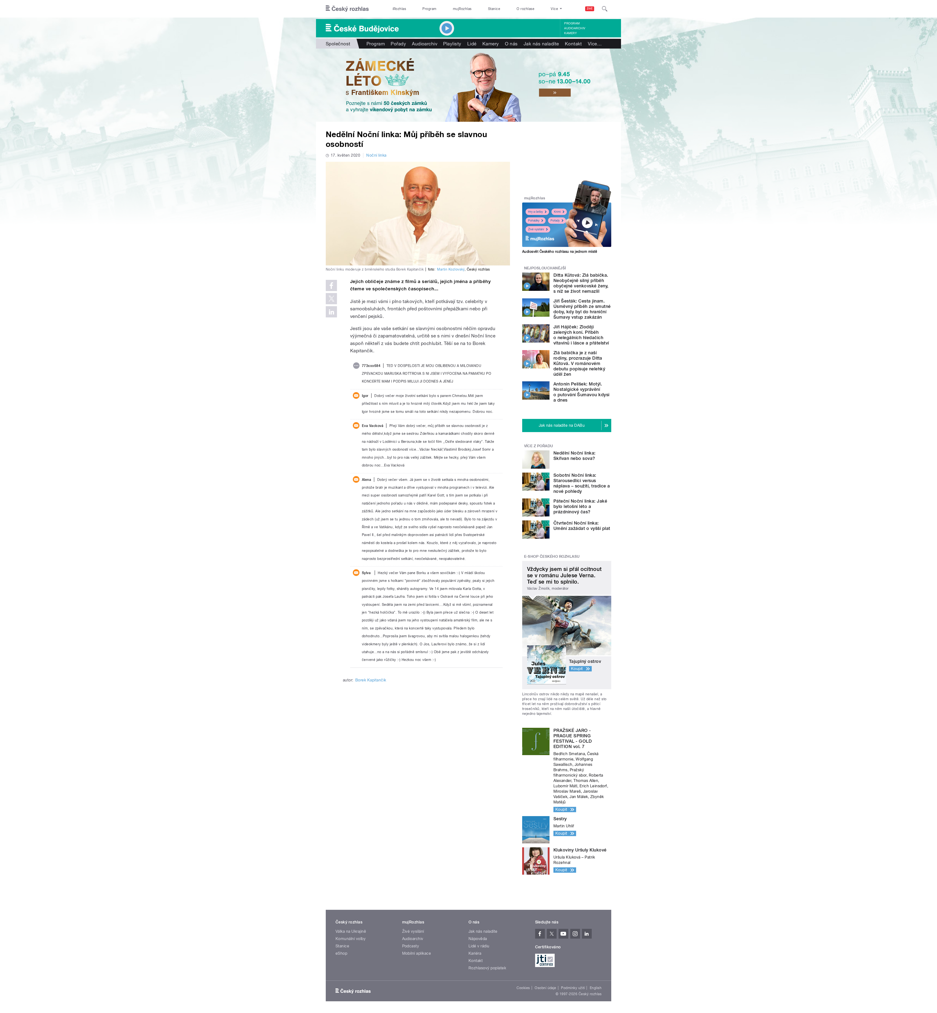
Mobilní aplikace (416, 953)
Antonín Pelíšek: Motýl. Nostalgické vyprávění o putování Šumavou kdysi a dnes (581, 392)
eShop (341, 953)
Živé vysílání (536, 229)
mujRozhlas (462, 9)
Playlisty (452, 43)
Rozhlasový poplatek (487, 968)
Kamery (570, 33)
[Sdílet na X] (331, 298)
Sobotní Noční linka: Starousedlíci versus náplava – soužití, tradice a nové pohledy (581, 483)
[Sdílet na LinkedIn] (331, 311)
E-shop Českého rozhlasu (552, 556)
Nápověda (477, 938)
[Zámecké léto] (468, 85)
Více (595, 43)
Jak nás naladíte (541, 43)
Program (429, 9)
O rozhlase (525, 9)
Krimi (557, 211)
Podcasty (410, 946)
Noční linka (376, 155)
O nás (511, 43)
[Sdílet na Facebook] (331, 285)
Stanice (494, 9)
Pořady (398, 43)
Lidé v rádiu (478, 946)
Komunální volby (351, 938)
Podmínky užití (573, 988)
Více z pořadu (538, 446)
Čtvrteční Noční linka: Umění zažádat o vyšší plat (581, 525)
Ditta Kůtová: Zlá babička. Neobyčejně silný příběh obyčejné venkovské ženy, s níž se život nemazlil (581, 283)
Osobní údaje (545, 988)
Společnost (338, 43)
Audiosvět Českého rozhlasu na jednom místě (559, 251)
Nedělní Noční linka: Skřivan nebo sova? (574, 455)
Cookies (523, 988)
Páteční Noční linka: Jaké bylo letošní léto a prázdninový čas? (580, 506)
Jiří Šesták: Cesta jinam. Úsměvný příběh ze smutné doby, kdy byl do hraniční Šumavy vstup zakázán (582, 309)
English (595, 988)
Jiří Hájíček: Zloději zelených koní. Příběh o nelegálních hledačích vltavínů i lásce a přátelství (581, 334)
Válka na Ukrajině (351, 931)
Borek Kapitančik (370, 680)
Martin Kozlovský (451, 269)
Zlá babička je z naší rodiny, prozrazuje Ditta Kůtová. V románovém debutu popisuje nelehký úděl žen (579, 363)
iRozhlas (399, 9)
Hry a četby (535, 211)
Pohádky (534, 220)
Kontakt (573, 43)
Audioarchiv (574, 28)
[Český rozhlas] (347, 9)
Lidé (472, 43)
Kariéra (474, 953)
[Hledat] (604, 9)
